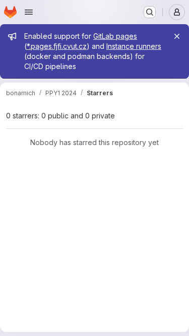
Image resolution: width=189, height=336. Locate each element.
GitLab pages (115, 36)
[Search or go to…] (150, 12)
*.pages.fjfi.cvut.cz (57, 46)
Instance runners (133, 46)
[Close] (177, 36)
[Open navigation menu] (29, 12)
